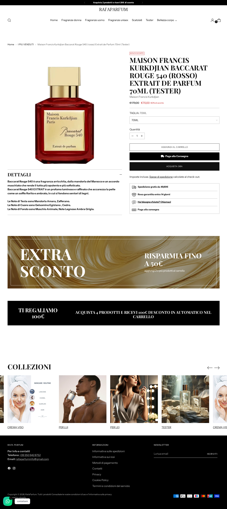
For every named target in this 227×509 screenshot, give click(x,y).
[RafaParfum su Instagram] (14, 469)
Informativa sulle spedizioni (108, 451)
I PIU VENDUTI (26, 44)
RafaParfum (31, 494)
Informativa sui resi (103, 457)
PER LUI (63, 427)
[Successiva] (142, 2)
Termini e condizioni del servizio (111, 486)
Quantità (135, 129)
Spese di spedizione (161, 176)
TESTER (166, 427)
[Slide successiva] (217, 346)
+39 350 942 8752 (30, 455)
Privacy (96, 474)
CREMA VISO (15, 427)
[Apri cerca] (9, 20)
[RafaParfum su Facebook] (9, 469)
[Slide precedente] (209, 346)
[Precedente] (84, 2)
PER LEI (115, 427)
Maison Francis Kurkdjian (144, 96)
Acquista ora (174, 166)
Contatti (97, 468)
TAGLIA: (138, 113)
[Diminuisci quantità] (142, 136)
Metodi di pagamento (105, 462)
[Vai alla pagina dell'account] (211, 20)
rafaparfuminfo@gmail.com (32, 459)
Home (11, 44)
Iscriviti (212, 454)
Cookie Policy (100, 480)
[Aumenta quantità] (132, 136)
